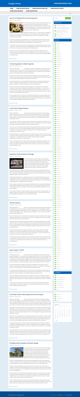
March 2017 (58, 264)
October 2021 (58, 156)
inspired (16, 332)
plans (29, 238)
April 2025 (58, 74)
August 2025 (58, 66)
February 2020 (58, 195)
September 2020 (59, 182)
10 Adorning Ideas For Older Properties (22, 64)
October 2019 (58, 203)
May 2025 (58, 72)
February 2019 (58, 219)
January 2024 (58, 103)
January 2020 (58, 197)
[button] (70, 13)
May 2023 (58, 119)
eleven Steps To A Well (17, 250)
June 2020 (58, 188)
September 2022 (59, 135)
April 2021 (58, 168)
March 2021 (58, 170)
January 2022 (58, 150)
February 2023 (58, 125)
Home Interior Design (22, 8)
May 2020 (58, 190)
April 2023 (58, 121)
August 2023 (58, 113)
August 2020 (58, 184)
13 (64, 311)
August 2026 (58, 43)
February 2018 (58, 242)
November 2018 (59, 225)
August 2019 (58, 207)
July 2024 (57, 92)
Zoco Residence (59, 35)
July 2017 (57, 256)
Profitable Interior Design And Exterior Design (24, 343)
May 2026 (58, 48)
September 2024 (59, 88)
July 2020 (57, 186)
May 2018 (58, 237)
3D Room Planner (15, 203)
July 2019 (57, 209)
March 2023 (58, 123)
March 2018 (58, 241)
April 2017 (58, 262)
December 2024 (59, 82)
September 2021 (59, 158)
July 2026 (57, 44)
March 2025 (58, 76)
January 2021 (58, 174)
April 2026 (58, 50)
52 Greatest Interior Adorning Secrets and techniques (26, 294)
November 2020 (59, 178)
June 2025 (58, 70)
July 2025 (57, 68)
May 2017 (58, 260)
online (19, 145)
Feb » (56, 320)
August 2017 (58, 254)
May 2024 (58, 95)
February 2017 (58, 266)
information (39, 192)
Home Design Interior (16, 11)
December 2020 (59, 176)
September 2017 (59, 252)
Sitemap (57, 300)
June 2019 (58, 211)
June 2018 (58, 235)
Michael (12, 20)
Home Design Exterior (57, 8)
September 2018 (59, 229)
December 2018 (59, 223)
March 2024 (58, 99)
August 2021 (58, 160)
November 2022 (59, 131)
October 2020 (58, 180)
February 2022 (58, 148)
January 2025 (58, 80)
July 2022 (57, 139)
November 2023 (59, 107)
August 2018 (58, 231)
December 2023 (59, 105)
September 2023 (59, 111)
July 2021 (57, 162)
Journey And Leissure (59, 33)
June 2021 (58, 164)
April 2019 (58, 215)
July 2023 (57, 115)
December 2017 (59, 246)
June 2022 (58, 141)
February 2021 (58, 172)
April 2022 (58, 144)
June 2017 (58, 258)
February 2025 (58, 78)
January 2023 (58, 127)
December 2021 (59, 152)
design (37, 382)
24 (57, 315)
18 (60, 313)
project (26, 53)
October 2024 (58, 86)
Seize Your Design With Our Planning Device (23, 18)
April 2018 (58, 239)
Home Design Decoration (40, 8)
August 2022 (58, 137)
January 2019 (58, 221)
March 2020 (58, 193)
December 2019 (59, 199)
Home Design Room (31, 11)
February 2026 (58, 54)
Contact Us (58, 296)
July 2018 (57, 233)
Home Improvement (59, 285)
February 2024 (58, 101)
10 (57, 311)
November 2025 (59, 60)
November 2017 (59, 248)
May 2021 (58, 166)
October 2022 (58, 133)
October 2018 (58, 227)
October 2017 (58, 250)
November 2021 (59, 154)
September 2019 (59, 205)
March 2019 (58, 217)
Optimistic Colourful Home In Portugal (22, 154)
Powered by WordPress (54, 395)
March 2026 (58, 52)
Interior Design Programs (60, 25)
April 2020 (58, 192)
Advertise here (58, 294)
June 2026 (58, 46)
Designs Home (14, 3)
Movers (57, 289)
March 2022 (58, 146)
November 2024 (59, 84)
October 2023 (58, 109)
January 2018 (58, 244)
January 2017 (58, 268)
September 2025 (59, 64)
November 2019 (59, 201)
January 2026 (58, 56)
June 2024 (58, 93)
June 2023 (58, 117)
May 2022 (58, 142)
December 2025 (59, 58)
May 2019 (58, 213)
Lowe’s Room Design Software (19, 108)
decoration (24, 285)
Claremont (64, 395)
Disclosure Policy (59, 298)
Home (11, 8)
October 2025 (58, 62)
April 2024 (58, 97)
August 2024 (58, 90)
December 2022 (59, 129)
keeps (43, 98)
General (57, 275)
